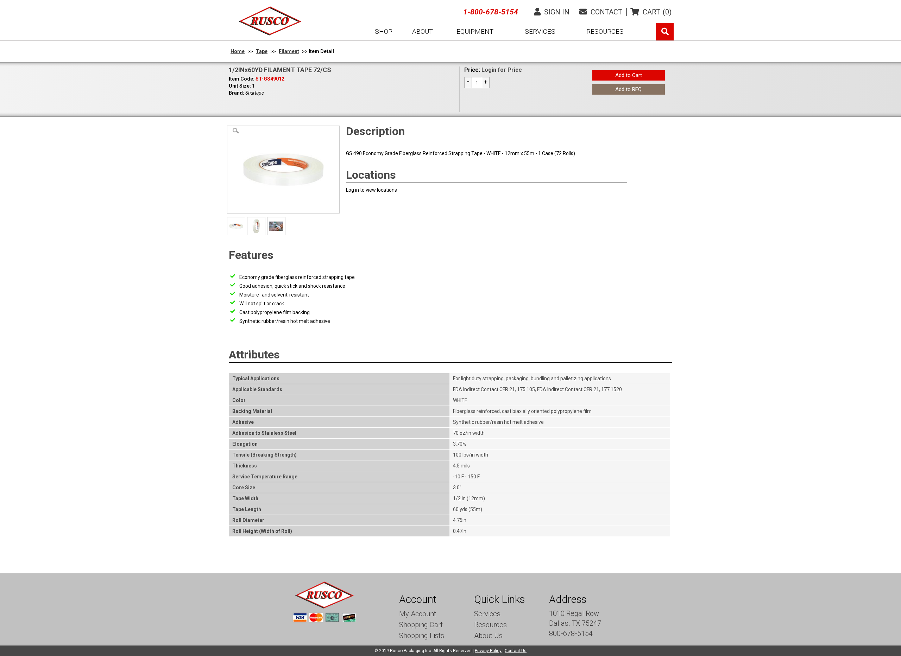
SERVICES (540, 31)
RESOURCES (605, 31)
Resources (490, 624)
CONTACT (605, 12)
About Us (488, 635)
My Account (417, 614)
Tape (261, 51)
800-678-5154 (571, 633)
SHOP (383, 31)
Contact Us (516, 650)
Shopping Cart (421, 624)
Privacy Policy (488, 650)
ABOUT (422, 31)
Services (487, 614)
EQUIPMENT (474, 31)
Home (238, 51)
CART (657, 12)
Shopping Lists (421, 635)
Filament (289, 51)
